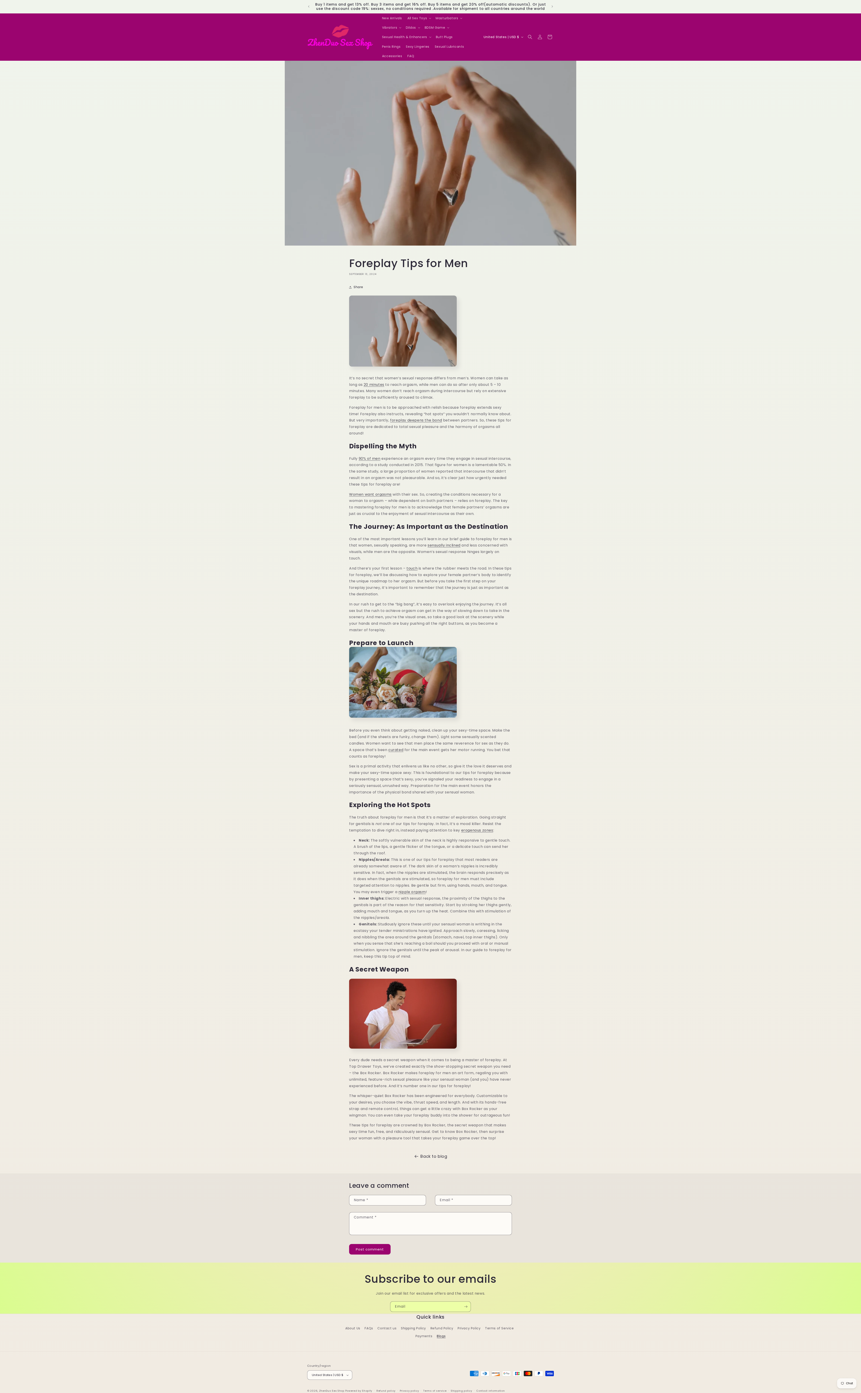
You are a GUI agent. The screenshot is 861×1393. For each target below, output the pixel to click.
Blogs (441, 1336)
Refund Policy (441, 1328)
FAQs (369, 1328)
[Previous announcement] (309, 6)
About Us (352, 1328)
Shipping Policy (413, 1328)
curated (395, 749)
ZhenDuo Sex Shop (331, 1391)
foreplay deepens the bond (416, 420)
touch (412, 568)
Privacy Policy (469, 1328)
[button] (419, 18)
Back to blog (433, 1156)
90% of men (369, 458)
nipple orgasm (412, 891)
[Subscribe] (466, 1306)
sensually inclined (444, 545)
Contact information (490, 1391)
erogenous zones (477, 830)
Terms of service (434, 1391)
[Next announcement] (552, 6)
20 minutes (374, 384)
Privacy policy (409, 1391)
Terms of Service (499, 1328)
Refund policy (386, 1391)
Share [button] (358, 287)
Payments (424, 1336)
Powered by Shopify (358, 1391)
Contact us (386, 1328)
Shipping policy (461, 1391)
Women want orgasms (370, 494)
